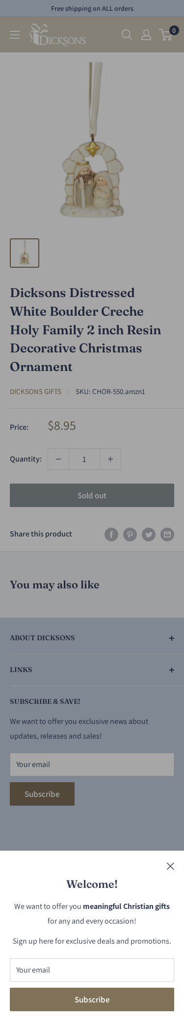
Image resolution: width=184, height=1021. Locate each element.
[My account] (146, 34)
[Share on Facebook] (111, 534)
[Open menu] (15, 35)
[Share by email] (167, 534)
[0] (166, 35)
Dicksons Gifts (35, 391)
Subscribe (92, 999)
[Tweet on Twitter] (149, 534)
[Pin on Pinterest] (130, 534)
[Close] (170, 866)
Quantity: (26, 459)
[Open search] (127, 34)
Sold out (92, 495)
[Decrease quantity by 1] (58, 459)
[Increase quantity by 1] (110, 459)
